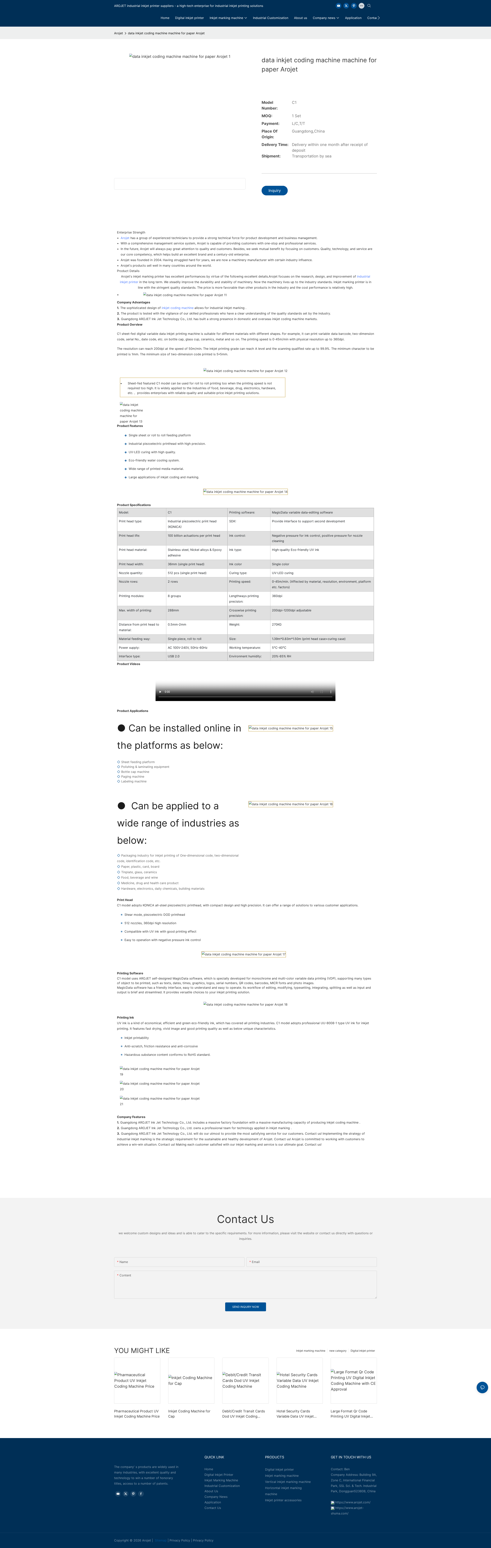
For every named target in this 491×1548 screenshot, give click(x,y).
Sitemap (161, 1540)
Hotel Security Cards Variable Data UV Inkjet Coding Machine (295, 1414)
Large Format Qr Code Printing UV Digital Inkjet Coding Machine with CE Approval (351, 1414)
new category (338, 1350)
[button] (379, 18)
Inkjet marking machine (310, 1350)
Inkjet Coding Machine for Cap (189, 1413)
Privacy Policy (180, 1540)
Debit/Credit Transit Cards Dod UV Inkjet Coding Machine (243, 1414)
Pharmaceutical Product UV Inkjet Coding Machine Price (137, 1413)
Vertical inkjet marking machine (288, 1482)
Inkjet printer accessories (283, 1500)
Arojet (118, 33)
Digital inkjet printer (363, 1350)
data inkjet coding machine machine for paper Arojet (166, 33)
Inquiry (275, 190)
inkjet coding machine (178, 308)
